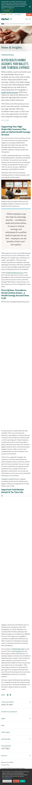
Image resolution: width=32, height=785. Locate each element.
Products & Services (7, 55)
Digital (3, 718)
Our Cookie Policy (7, 778)
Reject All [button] (16, 781)
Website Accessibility (7, 762)
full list (5, 479)
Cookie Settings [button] (7, 781)
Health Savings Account (9, 92)
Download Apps (5, 739)
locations (19, 651)
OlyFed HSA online (18, 649)
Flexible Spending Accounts (14, 273)
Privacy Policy (5, 765)
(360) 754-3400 (7, 705)
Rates (3, 725)
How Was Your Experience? (9, 711)
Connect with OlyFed (7, 702)
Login (29, 14)
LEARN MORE (6, 11)
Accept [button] (22, 781)
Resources (4, 755)
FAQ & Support (5, 732)
